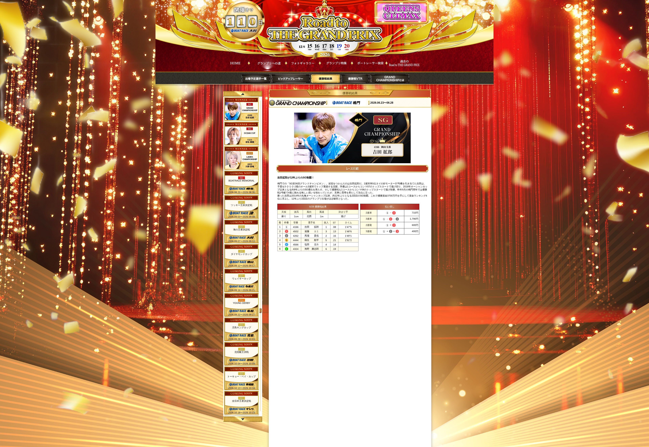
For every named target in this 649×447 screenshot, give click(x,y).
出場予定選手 (256, 78)
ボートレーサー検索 (369, 62)
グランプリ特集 (336, 62)
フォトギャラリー (302, 62)
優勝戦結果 (325, 78)
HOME (235, 62)
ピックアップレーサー (290, 78)
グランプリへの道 (267, 62)
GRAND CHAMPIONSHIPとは (390, 78)
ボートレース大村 (244, 31)
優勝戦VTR (355, 78)
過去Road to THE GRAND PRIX (403, 62)
